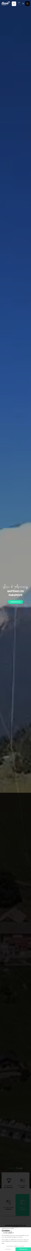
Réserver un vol (15, 602)
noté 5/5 (12, 1168)
